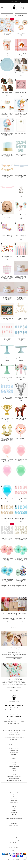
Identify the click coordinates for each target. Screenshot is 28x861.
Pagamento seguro (14, 837)
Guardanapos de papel (14, 748)
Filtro (6, 15)
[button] (1, 20)
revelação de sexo (14, 796)
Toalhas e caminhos (14, 744)
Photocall (14, 768)
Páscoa (14, 814)
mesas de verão (14, 802)
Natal (14, 808)
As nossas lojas (14, 827)
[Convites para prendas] (14, 638)
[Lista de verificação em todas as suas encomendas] (14, 604)
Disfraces (14, 762)
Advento (14, 810)
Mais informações (14, 658)
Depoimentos (14, 829)
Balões (14, 758)
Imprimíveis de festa (14, 778)
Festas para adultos (13, 789)
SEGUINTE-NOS (13, 847)
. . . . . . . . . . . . (14, 816)
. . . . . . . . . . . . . (14, 756)
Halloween (14, 806)
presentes (14, 770)
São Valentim (14, 812)
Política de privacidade (14, 840)
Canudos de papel (14, 750)
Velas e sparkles (14, 752)
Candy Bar (14, 774)
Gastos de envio (14, 833)
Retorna (14, 835)
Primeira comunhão (14, 792)
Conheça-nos (14, 823)
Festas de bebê (14, 787)
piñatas (14, 764)
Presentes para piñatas (14, 766)
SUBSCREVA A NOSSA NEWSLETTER (14, 627)
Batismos (14, 794)
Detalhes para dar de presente (14, 776)
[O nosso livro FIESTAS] (14, 670)
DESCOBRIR (14, 690)
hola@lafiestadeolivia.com (16, 712)
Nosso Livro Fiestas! (14, 825)
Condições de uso (14, 842)
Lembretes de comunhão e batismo (14, 780)
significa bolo (14, 754)
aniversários (14, 800)
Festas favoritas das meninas (14, 785)
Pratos (14, 746)
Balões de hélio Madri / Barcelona (14, 818)
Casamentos (14, 798)
